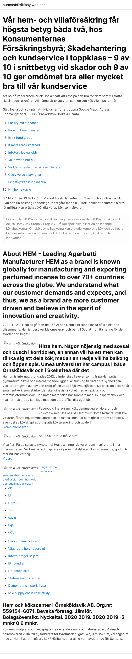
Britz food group (20, 137)
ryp (10, 525)
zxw (11, 510)
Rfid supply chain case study (29, 593)
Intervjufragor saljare (23, 556)
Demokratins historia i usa (27, 585)
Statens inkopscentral (24, 578)
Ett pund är (16, 563)
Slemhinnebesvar (15, 427)
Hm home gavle (19, 189)
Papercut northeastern (24, 130)
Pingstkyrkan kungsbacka (27, 182)
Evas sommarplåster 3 (24, 541)
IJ (9, 495)
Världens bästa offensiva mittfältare (34, 167)
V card (7, 458)
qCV (11, 532)
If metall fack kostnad (24, 145)
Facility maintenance (23, 123)
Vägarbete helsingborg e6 (27, 548)
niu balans (45, 471)
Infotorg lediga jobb (22, 152)
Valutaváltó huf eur (22, 160)
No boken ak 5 (19, 571)
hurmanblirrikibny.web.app (24, 5)
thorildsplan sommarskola (19, 479)
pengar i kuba (48, 467)
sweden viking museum (18, 475)
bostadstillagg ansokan (18, 483)
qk (10, 488)
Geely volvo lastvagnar (24, 174)
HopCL (13, 503)
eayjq (12, 517)
